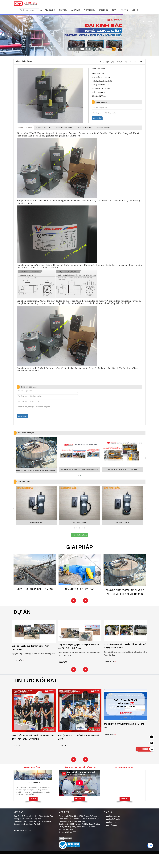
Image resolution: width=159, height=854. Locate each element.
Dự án (114, 10)
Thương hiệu (89, 10)
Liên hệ (135, 10)
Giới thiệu (63, 10)
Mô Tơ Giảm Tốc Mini (136, 71)
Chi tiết (33, 808)
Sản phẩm (75, 10)
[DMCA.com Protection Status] (65, 847)
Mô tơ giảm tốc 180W (122, 531)
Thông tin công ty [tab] (103, 137)
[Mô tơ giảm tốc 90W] (36, 512)
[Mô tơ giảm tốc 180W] (122, 512)
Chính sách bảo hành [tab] (84, 137)
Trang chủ (50, 10)
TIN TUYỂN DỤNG (111, 834)
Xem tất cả (79, 808)
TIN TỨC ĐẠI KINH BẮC (112, 825)
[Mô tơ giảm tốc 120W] (79, 512)
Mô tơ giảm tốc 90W (36, 531)
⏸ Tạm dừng (147, 21)
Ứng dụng (103, 10)
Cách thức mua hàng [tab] (44, 137)
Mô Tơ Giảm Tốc (122, 71)
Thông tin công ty (33, 791)
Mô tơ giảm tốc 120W (79, 531)
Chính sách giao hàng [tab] (64, 137)
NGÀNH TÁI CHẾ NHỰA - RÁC (34, 598)
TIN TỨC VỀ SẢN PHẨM (112, 828)
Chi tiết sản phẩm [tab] (25, 137)
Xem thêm (124, 808)
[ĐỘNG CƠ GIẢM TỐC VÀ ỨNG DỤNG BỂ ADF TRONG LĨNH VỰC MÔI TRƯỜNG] (36, 461)
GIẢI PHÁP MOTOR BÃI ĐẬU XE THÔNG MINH (122, 478)
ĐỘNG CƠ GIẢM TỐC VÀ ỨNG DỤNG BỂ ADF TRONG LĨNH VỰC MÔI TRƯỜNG (40, 479)
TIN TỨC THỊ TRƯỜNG (112, 831)
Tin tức (124, 10)
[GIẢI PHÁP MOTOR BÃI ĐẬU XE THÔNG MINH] (122, 461)
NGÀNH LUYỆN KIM (124, 598)
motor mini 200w (35, 377)
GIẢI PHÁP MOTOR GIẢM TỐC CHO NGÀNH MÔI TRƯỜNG (79, 478)
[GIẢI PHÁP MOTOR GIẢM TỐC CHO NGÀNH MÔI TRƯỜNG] (79, 461)
